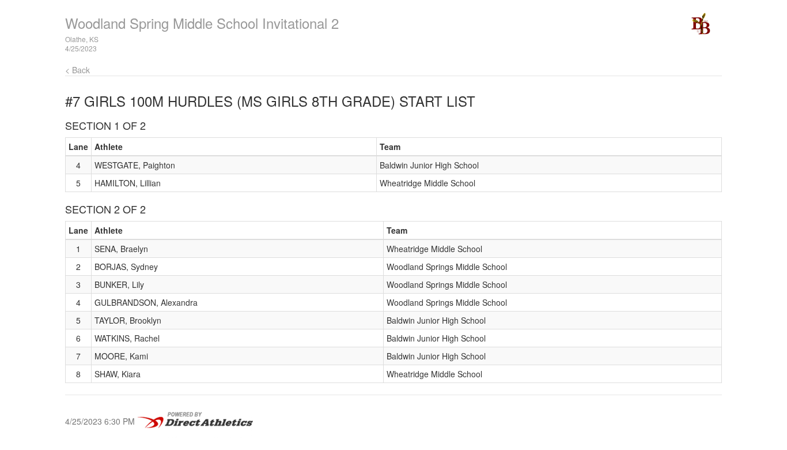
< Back (77, 70)
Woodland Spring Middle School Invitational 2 (202, 23)
